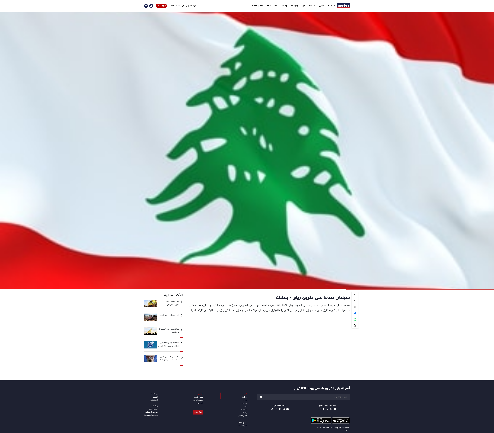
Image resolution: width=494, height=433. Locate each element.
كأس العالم (272, 5)
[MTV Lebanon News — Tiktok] (320, 409)
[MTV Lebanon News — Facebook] (323, 409)
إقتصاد (312, 5)
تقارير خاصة (257, 5)
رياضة (284, 5)
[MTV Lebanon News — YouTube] (335, 409)
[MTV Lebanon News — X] (327, 409)
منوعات (294, 5)
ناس (321, 5)
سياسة (331, 5)
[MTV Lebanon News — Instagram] (331, 409)
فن (303, 5)
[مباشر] (198, 406)
